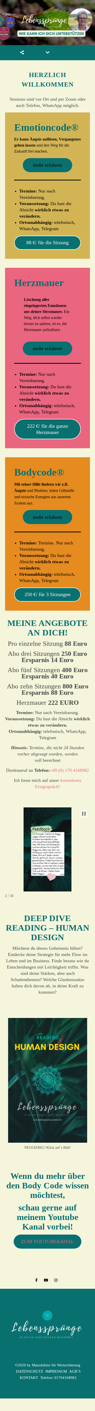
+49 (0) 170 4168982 (69, 770)
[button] (83, 813)
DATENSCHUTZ (29, 1371)
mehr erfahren (47, 165)
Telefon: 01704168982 (58, 1378)
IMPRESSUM (56, 1371)
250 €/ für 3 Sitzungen (47, 594)
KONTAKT (29, 1378)
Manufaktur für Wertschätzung (56, 1365)
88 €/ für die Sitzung (47, 242)
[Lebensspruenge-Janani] (47, 1328)
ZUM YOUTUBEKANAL (47, 1241)
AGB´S (75, 1371)
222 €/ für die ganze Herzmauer (47, 429)
